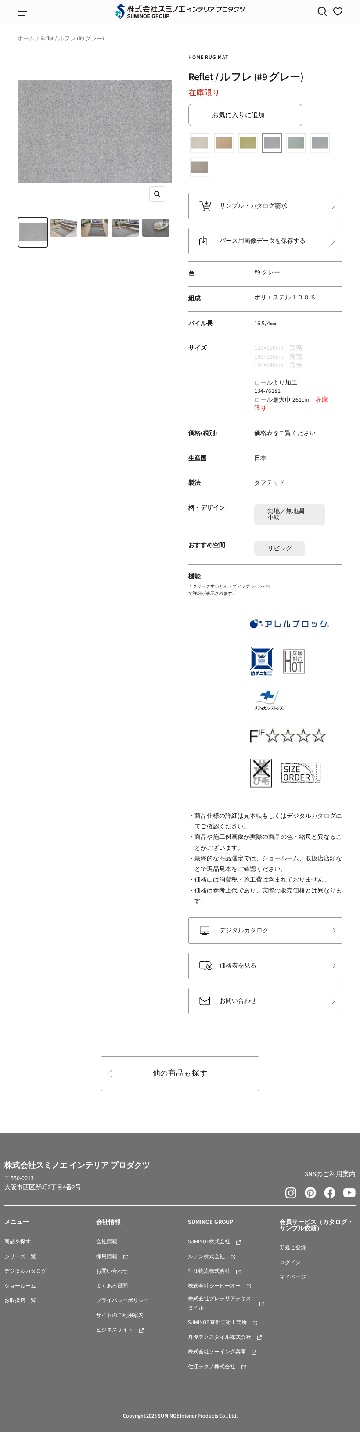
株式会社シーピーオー (214, 1286)
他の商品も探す (180, 1073)
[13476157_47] (199, 168)
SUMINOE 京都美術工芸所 (217, 1322)
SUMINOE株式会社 (209, 1241)
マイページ (293, 1277)
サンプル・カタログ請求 (253, 205)
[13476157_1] (199, 144)
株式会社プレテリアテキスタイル (219, 1303)
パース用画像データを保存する (263, 241)
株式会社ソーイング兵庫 (217, 1352)
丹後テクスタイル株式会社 (219, 1337)
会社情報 (106, 1241)
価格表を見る (238, 965)
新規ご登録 (293, 1248)
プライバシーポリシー (122, 1300)
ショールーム (20, 1286)
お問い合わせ (238, 1001)
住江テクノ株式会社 (211, 1367)
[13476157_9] (272, 144)
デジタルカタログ (244, 930)
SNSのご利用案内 (330, 1174)
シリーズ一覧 (20, 1256)
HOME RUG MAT (208, 57)
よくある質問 (112, 1286)
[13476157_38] (296, 144)
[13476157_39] (320, 144)
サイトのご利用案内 (120, 1315)
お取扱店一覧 (20, 1300)
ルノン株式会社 (206, 1256)
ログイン (290, 1262)
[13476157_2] (223, 144)
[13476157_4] (248, 144)
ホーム (26, 39)
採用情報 (106, 1256)
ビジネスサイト (114, 1330)
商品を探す (17, 1241)
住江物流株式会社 (209, 1271)
